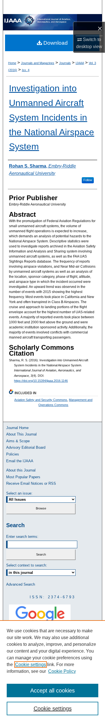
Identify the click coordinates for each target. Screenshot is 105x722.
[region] (52, 671)
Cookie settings (30, 664)
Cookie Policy (62, 671)
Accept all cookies (52, 690)
